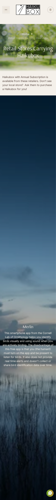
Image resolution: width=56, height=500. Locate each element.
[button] (49, 493)
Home (25, 34)
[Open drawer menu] (6, 9)
